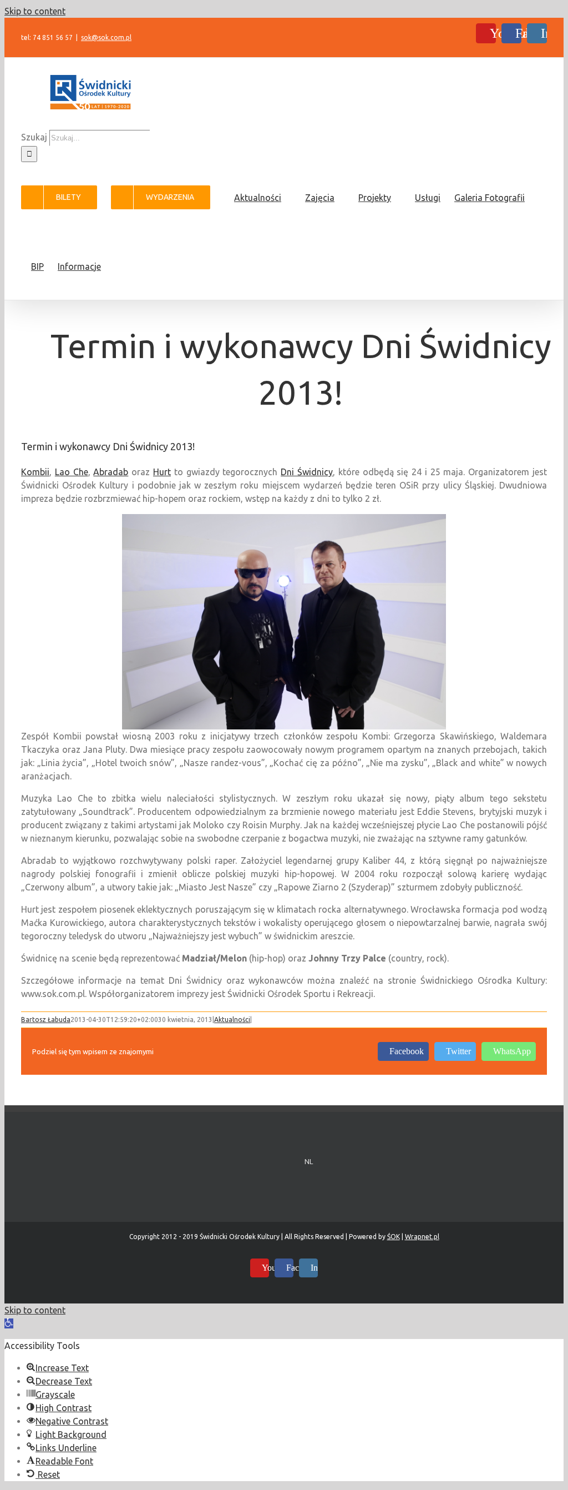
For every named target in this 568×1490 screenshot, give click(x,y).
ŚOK (393, 1236)
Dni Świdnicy (307, 472)
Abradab (110, 472)
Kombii (35, 472)
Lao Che (71, 472)
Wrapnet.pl (422, 1236)
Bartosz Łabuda (45, 1019)
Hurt (162, 472)
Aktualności (232, 1019)
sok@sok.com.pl (106, 37)
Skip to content (34, 11)
